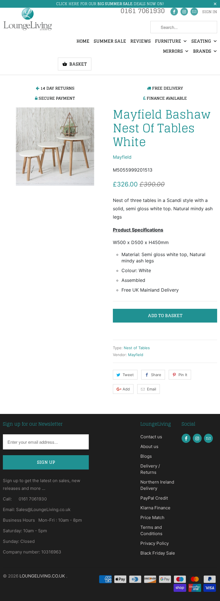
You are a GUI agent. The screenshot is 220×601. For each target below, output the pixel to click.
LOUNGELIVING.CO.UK (42, 576)
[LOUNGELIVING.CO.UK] (27, 19)
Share (156, 374)
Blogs (146, 456)
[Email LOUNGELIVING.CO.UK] (194, 11)
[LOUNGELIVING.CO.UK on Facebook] (174, 11)
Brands (202, 51)
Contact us (151, 436)
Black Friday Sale (157, 553)
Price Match (152, 517)
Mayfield (122, 157)
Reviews (140, 41)
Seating (201, 41)
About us (149, 446)
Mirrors (173, 51)
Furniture (168, 41)
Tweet (128, 374)
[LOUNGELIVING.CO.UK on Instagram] (184, 11)
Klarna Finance (155, 507)
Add (126, 389)
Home (82, 41)
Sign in (209, 12)
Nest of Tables (137, 347)
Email (151, 389)
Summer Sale (110, 41)
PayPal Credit (154, 498)
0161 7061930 (143, 12)
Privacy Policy (154, 543)
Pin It (182, 374)
